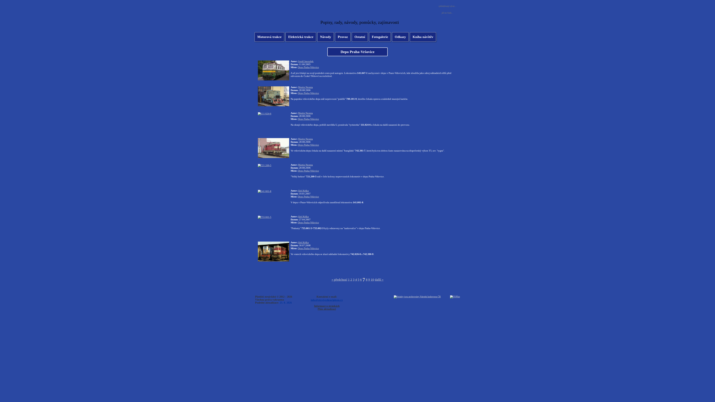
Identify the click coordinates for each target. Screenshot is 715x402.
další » (379, 279)
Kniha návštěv (423, 37)
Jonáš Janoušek (306, 61)
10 (372, 279)
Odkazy (400, 37)
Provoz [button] (343, 37)
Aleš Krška (303, 190)
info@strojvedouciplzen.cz (327, 300)
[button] (300, 37)
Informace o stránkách (327, 306)
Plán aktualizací (327, 309)
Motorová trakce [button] (269, 37)
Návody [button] (325, 37)
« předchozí (339, 279)
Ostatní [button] (360, 37)
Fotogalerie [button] (380, 37)
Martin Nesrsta (305, 87)
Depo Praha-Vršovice (308, 67)
